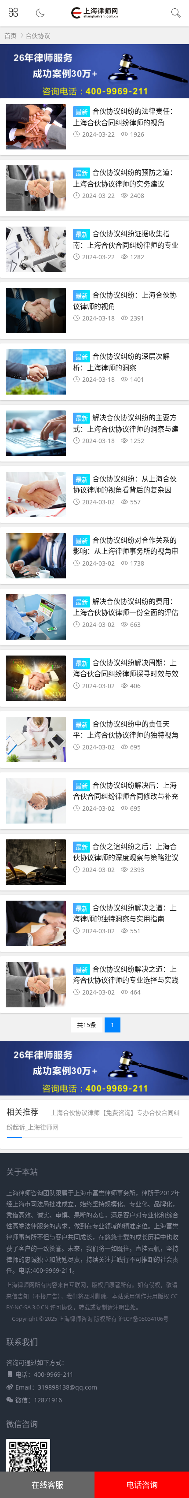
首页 (10, 35)
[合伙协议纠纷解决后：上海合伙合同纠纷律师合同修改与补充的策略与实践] (36, 803)
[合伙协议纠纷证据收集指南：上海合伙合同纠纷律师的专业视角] (36, 252)
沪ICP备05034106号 (143, 1319)
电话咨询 (142, 1484)
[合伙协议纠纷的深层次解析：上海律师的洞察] (36, 374)
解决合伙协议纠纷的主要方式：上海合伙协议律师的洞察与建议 (125, 427)
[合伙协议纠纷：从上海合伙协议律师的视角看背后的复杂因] (36, 497)
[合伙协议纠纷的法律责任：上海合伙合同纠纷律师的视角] (36, 129)
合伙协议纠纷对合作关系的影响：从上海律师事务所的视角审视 (125, 550)
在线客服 (47, 1484)
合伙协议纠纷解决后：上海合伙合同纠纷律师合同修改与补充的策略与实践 (125, 795)
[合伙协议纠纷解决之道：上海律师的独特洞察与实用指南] (36, 926)
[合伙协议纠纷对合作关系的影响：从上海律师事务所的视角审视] (36, 558)
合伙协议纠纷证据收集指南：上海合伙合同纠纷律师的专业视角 (125, 244)
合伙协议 (37, 35)
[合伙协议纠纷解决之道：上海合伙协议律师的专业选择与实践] (36, 987)
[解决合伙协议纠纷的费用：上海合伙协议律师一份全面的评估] (36, 619)
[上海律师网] (94, 18)
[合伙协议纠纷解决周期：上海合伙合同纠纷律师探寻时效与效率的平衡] (36, 681)
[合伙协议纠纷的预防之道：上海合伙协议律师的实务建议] (36, 190)
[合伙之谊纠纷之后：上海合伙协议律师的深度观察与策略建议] (36, 864)
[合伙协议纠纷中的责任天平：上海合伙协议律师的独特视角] (36, 742)
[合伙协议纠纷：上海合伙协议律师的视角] (36, 313)
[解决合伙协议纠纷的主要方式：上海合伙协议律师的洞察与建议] (36, 435)
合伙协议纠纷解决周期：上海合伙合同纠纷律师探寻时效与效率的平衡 (125, 673)
